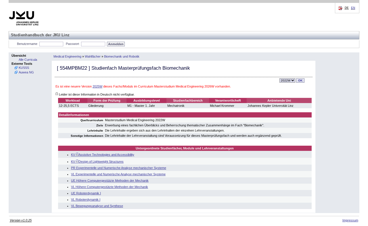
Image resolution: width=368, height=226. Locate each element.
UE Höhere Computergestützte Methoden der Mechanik (110, 180)
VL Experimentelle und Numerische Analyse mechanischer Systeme (118, 174)
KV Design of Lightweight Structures (97, 161)
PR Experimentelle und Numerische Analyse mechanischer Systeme (118, 168)
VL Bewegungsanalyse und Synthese (97, 206)
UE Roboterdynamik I (86, 193)
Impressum (350, 220)
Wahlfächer (93, 56)
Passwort (72, 43)
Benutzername (27, 43)
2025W (97, 86)
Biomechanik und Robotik (121, 56)
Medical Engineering (67, 56)
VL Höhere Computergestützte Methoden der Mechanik (109, 187)
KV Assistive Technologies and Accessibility (102, 154)
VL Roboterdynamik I (85, 199)
